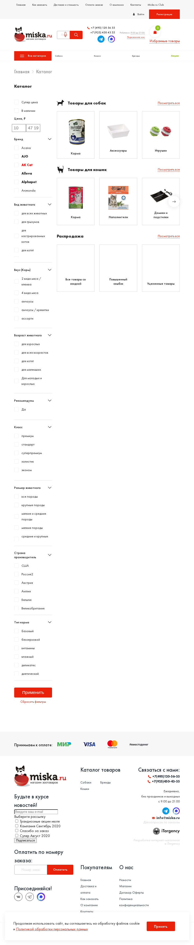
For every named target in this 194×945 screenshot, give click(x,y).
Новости (125, 880)
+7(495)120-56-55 (166, 776)
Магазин (125, 886)
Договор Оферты (131, 892)
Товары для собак (87, 103)
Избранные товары (165, 40)
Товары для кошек (87, 169)
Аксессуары (118, 150)
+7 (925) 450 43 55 (102, 32)
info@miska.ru (168, 818)
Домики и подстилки (161, 215)
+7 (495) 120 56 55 (103, 28)
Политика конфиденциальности (134, 902)
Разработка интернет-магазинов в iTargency (157, 841)
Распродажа (70, 236)
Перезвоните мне (136, 37)
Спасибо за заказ (34, 830)
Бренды (136, 55)
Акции (175, 55)
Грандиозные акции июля (40, 821)
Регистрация (164, 14)
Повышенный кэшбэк (118, 281)
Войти (140, 14)
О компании (117, 5)
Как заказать (39, 5)
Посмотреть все (169, 103)
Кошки (97, 55)
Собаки (59, 55)
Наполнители (118, 217)
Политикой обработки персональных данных (52, 929)
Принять (161, 926)
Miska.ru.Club (156, 5)
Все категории (37, 56)
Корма (75, 153)
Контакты (135, 5)
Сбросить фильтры (33, 701)
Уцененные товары (161, 283)
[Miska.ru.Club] (30, 897)
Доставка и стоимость (66, 5)
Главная (21, 5)
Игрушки (161, 150)
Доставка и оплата (88, 889)
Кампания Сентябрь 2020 (40, 826)
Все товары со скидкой (76, 281)
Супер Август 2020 (35, 835)
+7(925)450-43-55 (166, 781)
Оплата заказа (94, 5)
